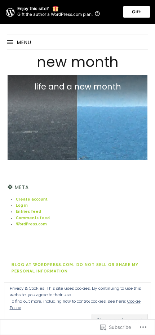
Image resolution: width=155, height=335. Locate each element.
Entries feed (28, 211)
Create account (32, 199)
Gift (136, 11)
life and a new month (77, 86)
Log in (22, 205)
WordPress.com (31, 224)
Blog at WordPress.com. (43, 264)
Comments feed (33, 218)
